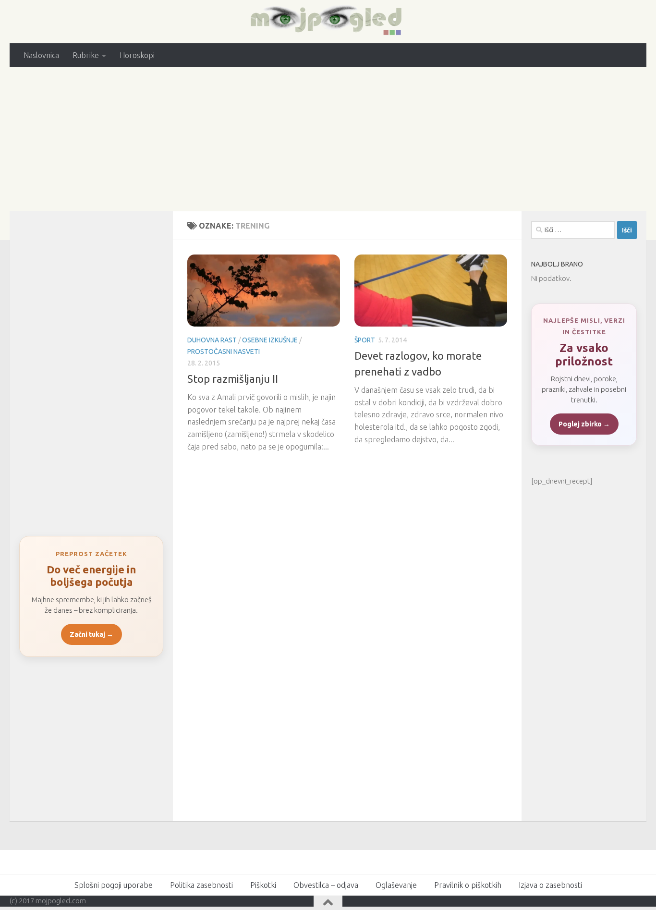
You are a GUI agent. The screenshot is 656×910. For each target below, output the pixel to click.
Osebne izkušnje (270, 340)
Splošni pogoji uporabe (113, 885)
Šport (364, 340)
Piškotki (263, 885)
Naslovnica (41, 55)
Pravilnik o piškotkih (467, 885)
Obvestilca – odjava (325, 885)
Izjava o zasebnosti (550, 885)
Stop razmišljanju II (232, 379)
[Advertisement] (328, 139)
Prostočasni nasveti (223, 351)
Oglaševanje (396, 885)
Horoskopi (137, 55)
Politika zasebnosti (201, 885)
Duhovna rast (212, 340)
